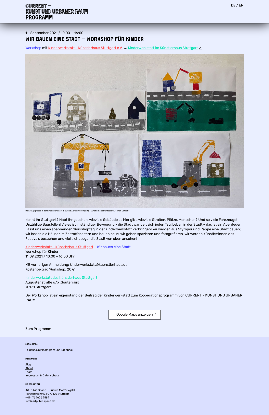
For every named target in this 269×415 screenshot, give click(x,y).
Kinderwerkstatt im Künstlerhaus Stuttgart (163, 48)
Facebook (67, 350)
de (233, 5)
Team (28, 372)
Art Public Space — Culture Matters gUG (50, 390)
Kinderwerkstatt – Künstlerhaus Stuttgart (59, 247)
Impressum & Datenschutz (42, 375)
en (241, 5)
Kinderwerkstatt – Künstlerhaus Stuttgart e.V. (85, 48)
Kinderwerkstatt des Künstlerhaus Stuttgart (61, 277)
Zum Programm (38, 329)
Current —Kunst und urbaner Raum (56, 8)
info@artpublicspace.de (40, 401)
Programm (39, 17)
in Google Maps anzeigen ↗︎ (135, 314)
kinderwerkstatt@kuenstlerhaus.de (98, 264)
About (29, 368)
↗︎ (200, 48)
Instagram (48, 350)
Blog (28, 364)
